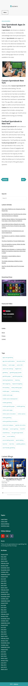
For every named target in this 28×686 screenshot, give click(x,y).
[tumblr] (12, 536)
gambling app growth (15, 372)
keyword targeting (17, 384)
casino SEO (20, 365)
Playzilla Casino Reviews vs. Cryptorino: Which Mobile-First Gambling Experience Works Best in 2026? (14, 251)
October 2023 (4, 620)
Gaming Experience (8, 380)
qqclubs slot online (20, 425)
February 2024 (5, 614)
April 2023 (4, 634)
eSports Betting (5, 523)
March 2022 (4, 658)
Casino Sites (4, 521)
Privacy (3, 336)
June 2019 (3, 662)
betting (4, 365)
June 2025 (3, 581)
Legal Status (4, 519)
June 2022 (3, 654)
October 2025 (4, 572)
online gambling (7, 417)
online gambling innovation (10, 421)
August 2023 (4, 625)
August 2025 (4, 576)
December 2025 (5, 567)
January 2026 (4, 565)
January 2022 (4, 660)
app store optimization (9, 361)
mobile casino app (7, 395)
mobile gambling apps (9, 406)
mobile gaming (21, 406)
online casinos (21, 414)
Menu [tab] (5, 12)
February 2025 (5, 590)
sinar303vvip (6, 432)
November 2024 (5, 596)
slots (4, 436)
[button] (24, 477)
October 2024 (4, 598)
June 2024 (3, 607)
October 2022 (4, 645)
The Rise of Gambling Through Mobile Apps (13, 241)
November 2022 (5, 643)
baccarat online (21, 361)
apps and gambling (8, 357)
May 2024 (3, 609)
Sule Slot (5, 444)
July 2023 (3, 627)
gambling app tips (17, 376)
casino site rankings (8, 368)
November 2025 (5, 570)
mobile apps (6, 391)
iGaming (17, 380)
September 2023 (5, 623)
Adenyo (16, 684)
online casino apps (8, 410)
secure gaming (14, 429)
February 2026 (5, 563)
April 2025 (4, 585)
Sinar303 (22, 429)
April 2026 (4, 559)
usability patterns (20, 444)
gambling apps (7, 376)
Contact (4, 339)
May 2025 (3, 583)
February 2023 (5, 638)
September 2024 (5, 601)
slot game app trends (17, 432)
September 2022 (5, 647)
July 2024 (3, 605)
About (3, 332)
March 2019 (4, 669)
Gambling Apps (5, 526)
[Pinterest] (3, 536)
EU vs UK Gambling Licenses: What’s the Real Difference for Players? (14, 479)
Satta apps (5, 429)
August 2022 (4, 649)
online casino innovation (9, 414)
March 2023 (4, 636)
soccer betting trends (8, 440)
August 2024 (4, 603)
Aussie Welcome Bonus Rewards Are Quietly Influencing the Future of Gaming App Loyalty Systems (14, 225)
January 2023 (4, 640)
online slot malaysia (8, 425)
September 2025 (5, 574)
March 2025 (4, 587)
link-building (6, 387)
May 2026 (3, 556)
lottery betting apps (16, 387)
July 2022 (3, 651)
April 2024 (4, 612)
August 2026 (4, 554)
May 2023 (3, 632)
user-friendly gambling (9, 447)
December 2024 (5, 594)
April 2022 (4, 656)
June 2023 (3, 629)
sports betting (19, 440)
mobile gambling (7, 402)
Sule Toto (11, 444)
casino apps (11, 365)
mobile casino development (10, 399)
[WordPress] (7, 536)
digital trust (18, 368)
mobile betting (15, 391)
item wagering (6, 384)
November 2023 (5, 618)
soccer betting (11, 436)
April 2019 (4, 667)
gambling (5, 372)
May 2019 (3, 665)
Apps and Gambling (6, 21)
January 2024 (4, 616)
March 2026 (4, 561)
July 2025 (3, 579)
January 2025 (4, 592)
